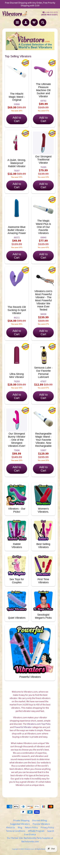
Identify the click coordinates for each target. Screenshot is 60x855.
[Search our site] (42, 22)
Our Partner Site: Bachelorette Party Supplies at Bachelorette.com (30, 839)
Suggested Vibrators (20, 824)
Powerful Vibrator (23, 727)
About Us (10, 827)
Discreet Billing (39, 820)
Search (50, 831)
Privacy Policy (47, 827)
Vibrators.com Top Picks (39, 724)
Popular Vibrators (41, 824)
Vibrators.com (29, 849)
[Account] (25, 22)
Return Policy (31, 827)
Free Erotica (30, 834)
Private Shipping (21, 820)
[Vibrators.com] (16, 13)
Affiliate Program (36, 831)
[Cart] (34, 22)
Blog (20, 827)
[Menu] (17, 22)
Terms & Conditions (15, 831)
